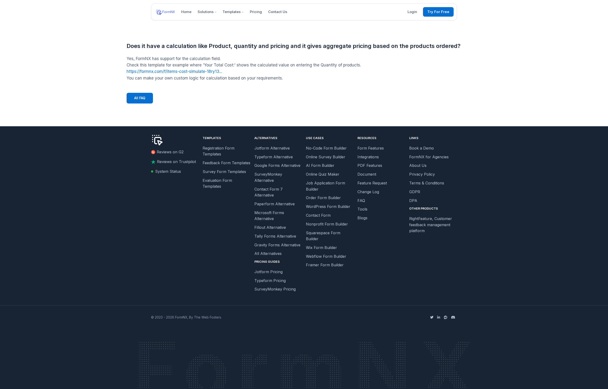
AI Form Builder (320, 165)
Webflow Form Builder (326, 256)
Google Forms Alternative (277, 165)
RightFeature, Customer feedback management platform (430, 224)
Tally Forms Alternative (275, 236)
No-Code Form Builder (326, 148)
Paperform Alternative (274, 204)
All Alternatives (268, 253)
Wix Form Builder (321, 247)
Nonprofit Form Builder (327, 224)
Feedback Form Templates (226, 162)
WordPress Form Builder (328, 206)
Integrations (368, 157)
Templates (232, 11)
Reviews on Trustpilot (176, 161)
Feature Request (372, 183)
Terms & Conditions (426, 183)
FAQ (361, 200)
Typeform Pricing (270, 280)
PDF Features (369, 165)
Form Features (370, 148)
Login (412, 11)
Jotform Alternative (272, 148)
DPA (413, 200)
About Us (418, 165)
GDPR (414, 191)
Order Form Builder (323, 197)
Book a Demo (421, 148)
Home (186, 11)
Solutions (206, 11)
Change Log (368, 191)
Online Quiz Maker (322, 174)
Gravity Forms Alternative (277, 245)
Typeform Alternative (273, 157)
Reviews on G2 (170, 152)
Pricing (256, 11)
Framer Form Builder (325, 264)
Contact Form (318, 215)
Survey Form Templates (224, 171)
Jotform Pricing (268, 271)
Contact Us (277, 11)
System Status (168, 171)
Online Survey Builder (325, 157)
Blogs (362, 218)
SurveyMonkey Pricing (275, 289)
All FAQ (139, 98)
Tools (362, 209)
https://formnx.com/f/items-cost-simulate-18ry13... (174, 71)
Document (366, 174)
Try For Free (438, 11)
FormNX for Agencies (429, 157)
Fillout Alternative (270, 227)
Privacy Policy (422, 174)
